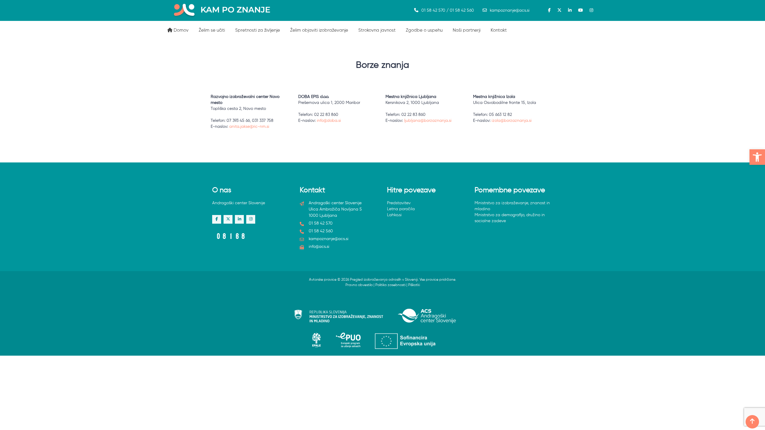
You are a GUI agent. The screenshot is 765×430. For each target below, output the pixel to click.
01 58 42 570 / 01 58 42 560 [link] (447, 10)
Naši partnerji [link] (467, 30)
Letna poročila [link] (401, 209)
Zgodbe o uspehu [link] (424, 30)
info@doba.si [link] (329, 121)
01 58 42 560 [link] (321, 231)
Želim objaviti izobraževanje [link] (319, 30)
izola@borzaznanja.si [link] (512, 121)
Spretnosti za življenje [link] (257, 30)
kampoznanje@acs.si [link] (510, 10)
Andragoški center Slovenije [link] (238, 203)
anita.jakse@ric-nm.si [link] (249, 127)
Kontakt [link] (499, 30)
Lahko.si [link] (394, 215)
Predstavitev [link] (399, 203)
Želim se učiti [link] (212, 30)
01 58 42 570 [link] (321, 223)
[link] (757, 157)
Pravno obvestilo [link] (359, 285)
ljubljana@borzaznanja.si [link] (428, 121)
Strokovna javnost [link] (377, 30)
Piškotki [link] (414, 285)
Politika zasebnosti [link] (390, 285)
